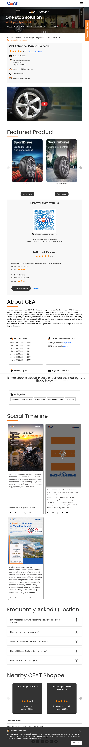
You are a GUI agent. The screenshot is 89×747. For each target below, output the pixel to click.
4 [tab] (47, 32)
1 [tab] (41, 32)
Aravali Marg (39, 726)
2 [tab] (43, 32)
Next (80, 167)
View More (27, 194)
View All (36, 288)
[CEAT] (12, 3)
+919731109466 (19, 74)
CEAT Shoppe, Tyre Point (27, 686)
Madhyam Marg (13, 726)
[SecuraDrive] (61, 160)
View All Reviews (35, 51)
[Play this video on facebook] (63, 456)
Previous (8, 167)
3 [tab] (45, 32)
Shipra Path (26, 726)
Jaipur (65, 346)
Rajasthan (67, 343)
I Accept (76, 743)
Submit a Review (21, 288)
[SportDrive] (27, 160)
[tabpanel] (44, 20)
